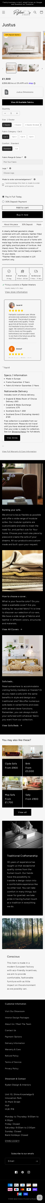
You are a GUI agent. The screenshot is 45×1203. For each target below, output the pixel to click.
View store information (16, 292)
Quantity (6, 109)
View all (22, 812)
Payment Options (13, 1036)
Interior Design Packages (17, 1017)
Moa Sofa (10, 794)
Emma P (19, 349)
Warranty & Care (13, 1049)
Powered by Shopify (30, 1199)
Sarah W (19, 305)
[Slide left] (3, 69)
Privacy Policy (11, 1068)
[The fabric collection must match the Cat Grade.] (25, 157)
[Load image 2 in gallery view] (22, 68)
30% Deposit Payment (16, 201)
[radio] (7, 125)
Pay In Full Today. (13, 197)
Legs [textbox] (19, 168)
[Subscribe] (37, 1161)
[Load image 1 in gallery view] (11, 68)
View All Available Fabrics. (22, 102)
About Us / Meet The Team (18, 1024)
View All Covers (10, 629)
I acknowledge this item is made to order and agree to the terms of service (22, 184)
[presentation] (40, 125)
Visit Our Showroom (15, 1011)
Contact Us (10, 1030)
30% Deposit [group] (27, 224)
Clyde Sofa (11, 763)
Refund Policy (11, 1056)
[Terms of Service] (35, 179)
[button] (3, 12)
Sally (28, 794)
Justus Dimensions (24, 92)
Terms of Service (13, 1062)
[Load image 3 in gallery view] (34, 68)
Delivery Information (15, 1043)
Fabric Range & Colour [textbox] (22, 157)
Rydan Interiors (18, 1199)
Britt (28, 763)
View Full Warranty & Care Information (19, 451)
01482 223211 (12, 1141)
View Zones (12, 438)
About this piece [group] (11, 224)
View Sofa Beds (10, 725)
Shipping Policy (19, 432)
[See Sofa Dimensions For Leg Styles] (10, 168)
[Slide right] (42, 69)
